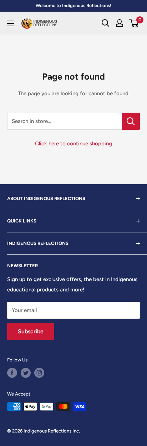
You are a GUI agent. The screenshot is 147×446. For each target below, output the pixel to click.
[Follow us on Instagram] (39, 373)
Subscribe (31, 331)
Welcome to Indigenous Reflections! (73, 5)
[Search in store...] (131, 121)
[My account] (119, 23)
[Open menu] (10, 23)
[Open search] (106, 23)
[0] (134, 23)
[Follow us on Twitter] (26, 373)
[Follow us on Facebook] (12, 373)
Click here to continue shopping (73, 143)
